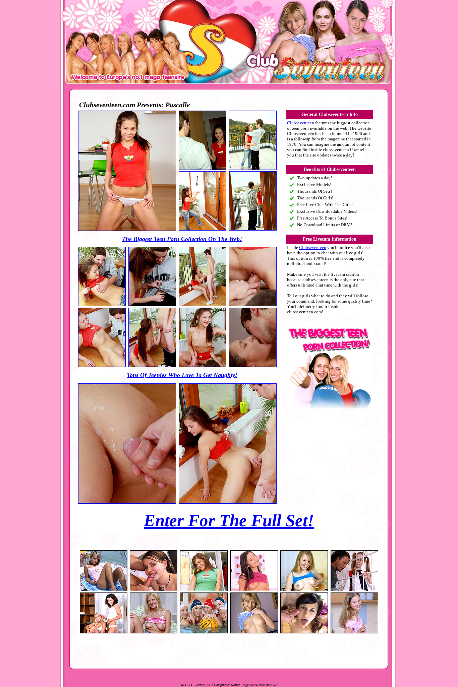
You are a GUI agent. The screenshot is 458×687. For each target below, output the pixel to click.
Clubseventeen (300, 122)
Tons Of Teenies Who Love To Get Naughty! (182, 375)
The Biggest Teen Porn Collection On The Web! (182, 239)
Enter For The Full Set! (229, 520)
